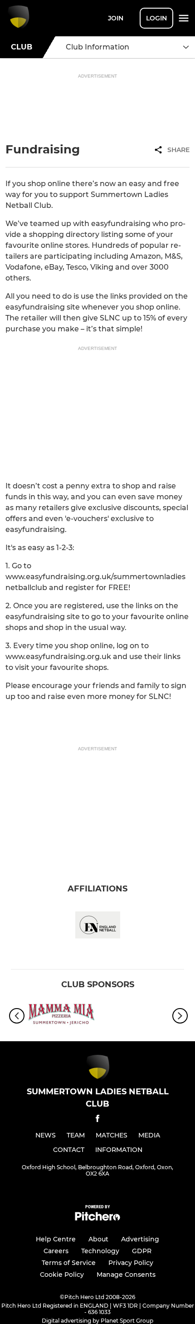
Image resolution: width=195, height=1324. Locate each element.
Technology (100, 1251)
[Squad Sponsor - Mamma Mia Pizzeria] (61, 1016)
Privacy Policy (130, 1263)
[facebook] (97, 1120)
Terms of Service (69, 1263)
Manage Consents (126, 1274)
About (98, 1239)
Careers (56, 1251)
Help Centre (56, 1239)
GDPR (141, 1251)
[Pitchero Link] (97, 1218)
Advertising (140, 1239)
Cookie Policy (62, 1274)
